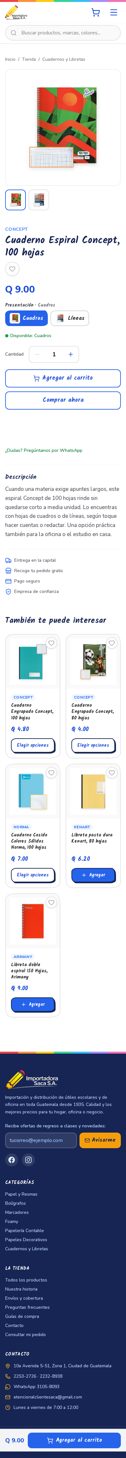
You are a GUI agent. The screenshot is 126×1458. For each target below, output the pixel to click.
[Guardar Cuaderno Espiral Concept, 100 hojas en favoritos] (12, 269)
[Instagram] (28, 1159)
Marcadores (17, 1212)
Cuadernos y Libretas (63, 59)
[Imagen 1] (15, 200)
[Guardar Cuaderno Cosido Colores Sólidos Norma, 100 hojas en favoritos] (51, 773)
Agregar (97, 875)
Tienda (29, 59)
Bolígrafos (15, 1203)
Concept (16, 229)
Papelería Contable (24, 1231)
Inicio (10, 59)
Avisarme (104, 1140)
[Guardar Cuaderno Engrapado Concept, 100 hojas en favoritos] (51, 643)
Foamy (11, 1221)
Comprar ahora (63, 400)
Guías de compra (22, 1316)
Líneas (76, 318)
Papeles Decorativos (26, 1240)
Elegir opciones (33, 745)
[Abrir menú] (114, 12)
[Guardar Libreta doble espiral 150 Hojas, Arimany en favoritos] (51, 902)
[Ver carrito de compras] (95, 12)
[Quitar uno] (37, 354)
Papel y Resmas (21, 1194)
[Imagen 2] (38, 200)
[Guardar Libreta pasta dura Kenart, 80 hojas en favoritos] (112, 773)
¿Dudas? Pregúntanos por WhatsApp (43, 450)
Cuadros (33, 318)
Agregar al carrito (67, 378)
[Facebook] (11, 1159)
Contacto (14, 1325)
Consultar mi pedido (25, 1335)
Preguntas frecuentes (27, 1307)
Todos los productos (26, 1280)
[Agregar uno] (71, 354)
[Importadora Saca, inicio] (16, 12)
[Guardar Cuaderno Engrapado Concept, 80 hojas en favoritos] (112, 643)
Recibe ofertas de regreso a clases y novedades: (55, 1126)
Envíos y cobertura (24, 1298)
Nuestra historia (21, 1289)
